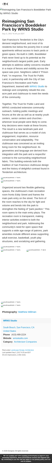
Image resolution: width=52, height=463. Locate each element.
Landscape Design (18, 350)
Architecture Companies (25, 342)
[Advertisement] (26, 276)
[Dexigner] (5, 4)
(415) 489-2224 (18, 334)
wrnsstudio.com (20, 338)
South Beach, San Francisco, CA (18, 327)
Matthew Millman (27, 312)
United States (9, 331)
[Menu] (48, 4)
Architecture (29, 350)
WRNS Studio (37, 86)
